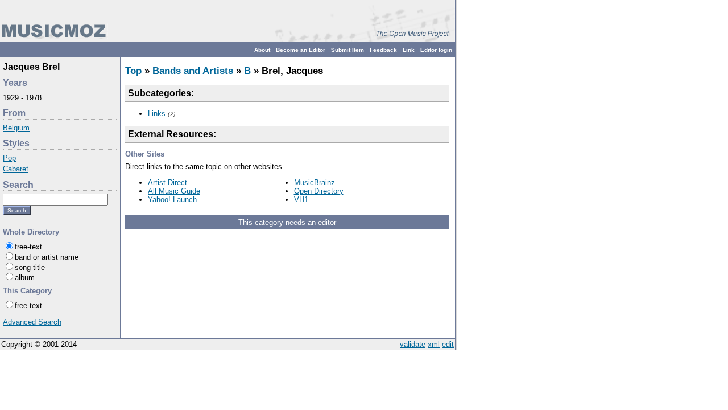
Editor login (436, 50)
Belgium (16, 128)
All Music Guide (174, 191)
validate (412, 344)
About (262, 50)
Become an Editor (300, 50)
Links (157, 113)
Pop (9, 158)
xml (434, 344)
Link (409, 50)
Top (133, 70)
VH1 (301, 199)
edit (448, 344)
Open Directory (319, 191)
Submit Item (347, 50)
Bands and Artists (192, 70)
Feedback (383, 50)
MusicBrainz (314, 182)
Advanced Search (32, 322)
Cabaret (15, 169)
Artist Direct (167, 182)
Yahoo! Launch (172, 199)
